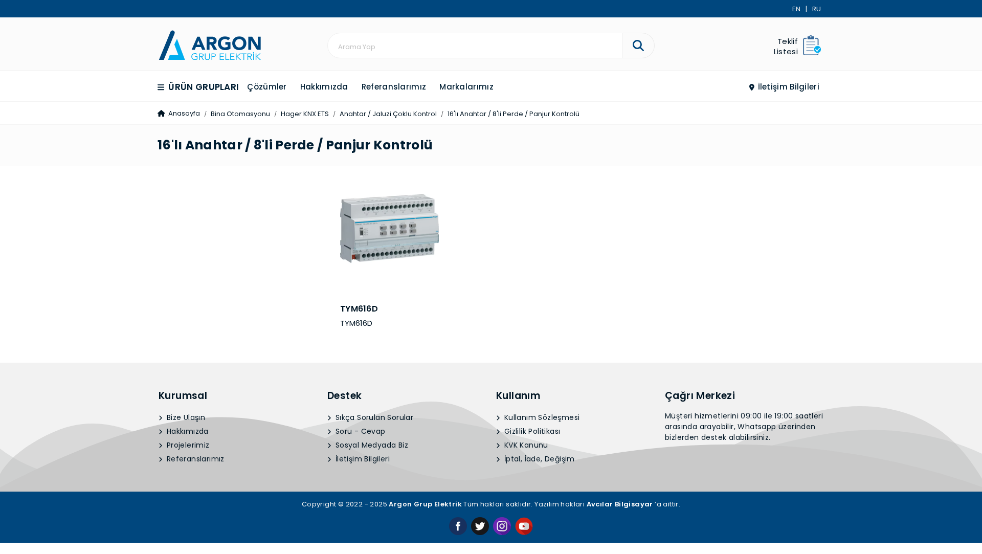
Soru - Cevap (359, 431)
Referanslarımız (394, 86)
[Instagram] (502, 525)
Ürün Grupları (202, 87)
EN (796, 9)
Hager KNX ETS (305, 114)
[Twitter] (480, 525)
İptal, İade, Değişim (538, 459)
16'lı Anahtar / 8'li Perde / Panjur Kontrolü (513, 114)
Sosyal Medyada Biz (371, 445)
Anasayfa (183, 113)
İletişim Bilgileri (787, 86)
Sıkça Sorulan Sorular (373, 417)
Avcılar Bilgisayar (620, 504)
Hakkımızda (324, 86)
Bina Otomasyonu (240, 114)
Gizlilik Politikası (531, 431)
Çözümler (266, 86)
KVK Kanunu (525, 445)
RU (816, 9)
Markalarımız (466, 86)
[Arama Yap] (638, 45)
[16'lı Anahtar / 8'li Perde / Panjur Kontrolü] (210, 44)
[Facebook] (458, 525)
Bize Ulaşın (185, 417)
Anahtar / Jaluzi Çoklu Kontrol (388, 114)
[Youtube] (524, 525)
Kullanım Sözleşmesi (541, 417)
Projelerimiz (187, 445)
